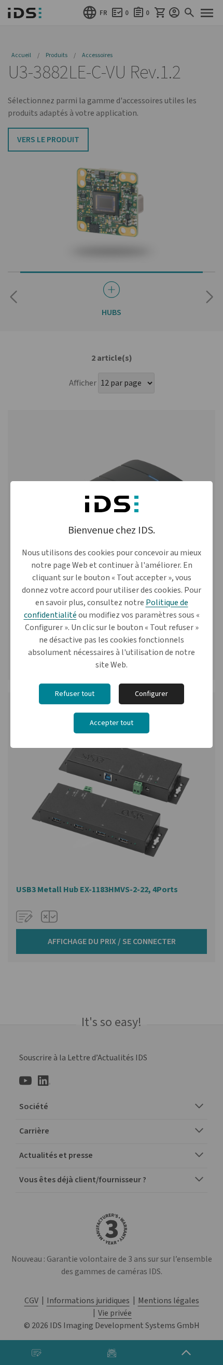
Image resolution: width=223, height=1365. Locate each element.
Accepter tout (111, 723)
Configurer (151, 694)
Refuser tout (74, 694)
